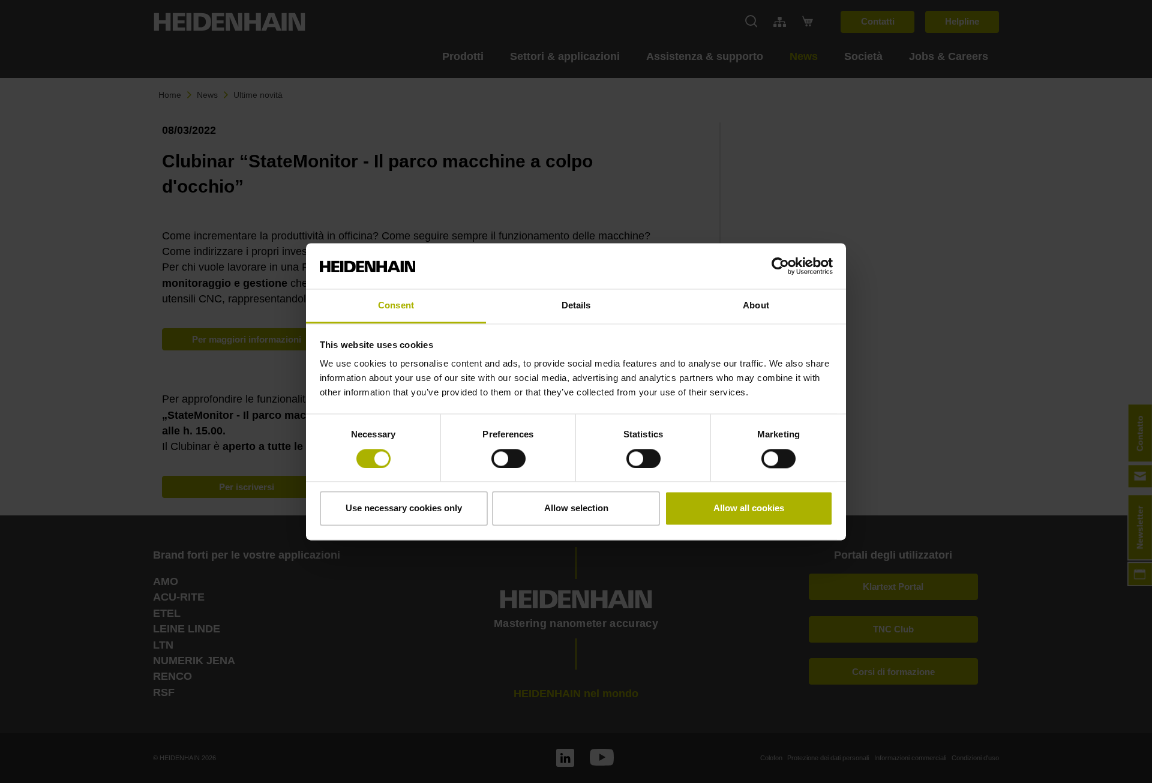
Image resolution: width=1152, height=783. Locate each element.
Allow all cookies (748, 508)
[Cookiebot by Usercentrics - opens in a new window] (780, 266)
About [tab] (756, 306)
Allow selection (576, 508)
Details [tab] (576, 306)
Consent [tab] (396, 306)
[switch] (508, 458)
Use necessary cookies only (404, 508)
